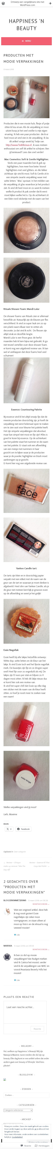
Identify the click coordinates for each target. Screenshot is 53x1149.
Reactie (37, 1029)
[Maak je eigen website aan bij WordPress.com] (26, 3)
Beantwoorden (40, 904)
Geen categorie (20, 852)
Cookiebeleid (17, 1137)
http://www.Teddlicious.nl (19, 145)
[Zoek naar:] (26, 1095)
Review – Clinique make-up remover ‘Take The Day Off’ (14, 866)
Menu (28, 41)
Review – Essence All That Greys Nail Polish (39, 864)
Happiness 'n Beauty (26, 24)
